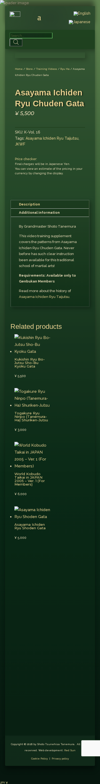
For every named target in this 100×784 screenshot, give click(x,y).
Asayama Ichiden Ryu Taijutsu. (44, 297)
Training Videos (46, 68)
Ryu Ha (65, 68)
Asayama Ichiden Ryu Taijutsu (52, 138)
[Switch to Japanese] (79, 23)
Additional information (39, 213)
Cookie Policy (39, 758)
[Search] (16, 42)
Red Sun (69, 750)
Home (19, 68)
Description (29, 204)
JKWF (20, 144)
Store (29, 68)
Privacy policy (60, 758)
